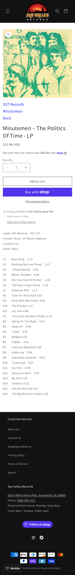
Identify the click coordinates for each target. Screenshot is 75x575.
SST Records (13, 104)
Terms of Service (18, 464)
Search (12, 472)
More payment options (37, 201)
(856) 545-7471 (26, 500)
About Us (13, 429)
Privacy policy (16, 455)
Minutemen (12, 111)
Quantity (7, 160)
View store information (21, 222)
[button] (7, 11)
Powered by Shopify (51, 568)
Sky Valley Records (31, 568)
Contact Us (14, 438)
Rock (7, 118)
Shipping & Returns (20, 446)
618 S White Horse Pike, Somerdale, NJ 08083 (37, 495)
